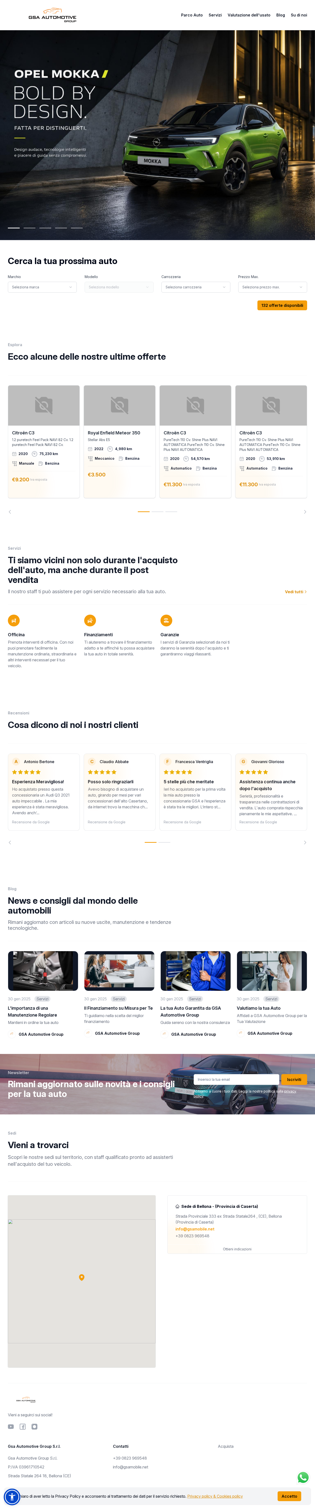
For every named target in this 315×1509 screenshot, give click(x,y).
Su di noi (299, 15)
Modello (91, 277)
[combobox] (42, 287)
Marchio (14, 277)
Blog (280, 15)
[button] (82, 1277)
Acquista (226, 1446)
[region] (157, 449)
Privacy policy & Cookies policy (215, 1496)
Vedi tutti (294, 591)
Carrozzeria (171, 277)
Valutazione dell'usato (249, 15)
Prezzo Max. (248, 277)
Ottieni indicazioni (237, 1249)
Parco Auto (192, 15)
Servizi (215, 15)
